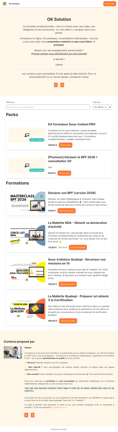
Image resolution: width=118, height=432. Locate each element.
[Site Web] (56, 85)
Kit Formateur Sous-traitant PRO (71, 124)
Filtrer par (10, 102)
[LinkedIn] (62, 85)
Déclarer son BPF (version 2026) (72, 193)
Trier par (96, 102)
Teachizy (64, 429)
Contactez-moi (58, 407)
